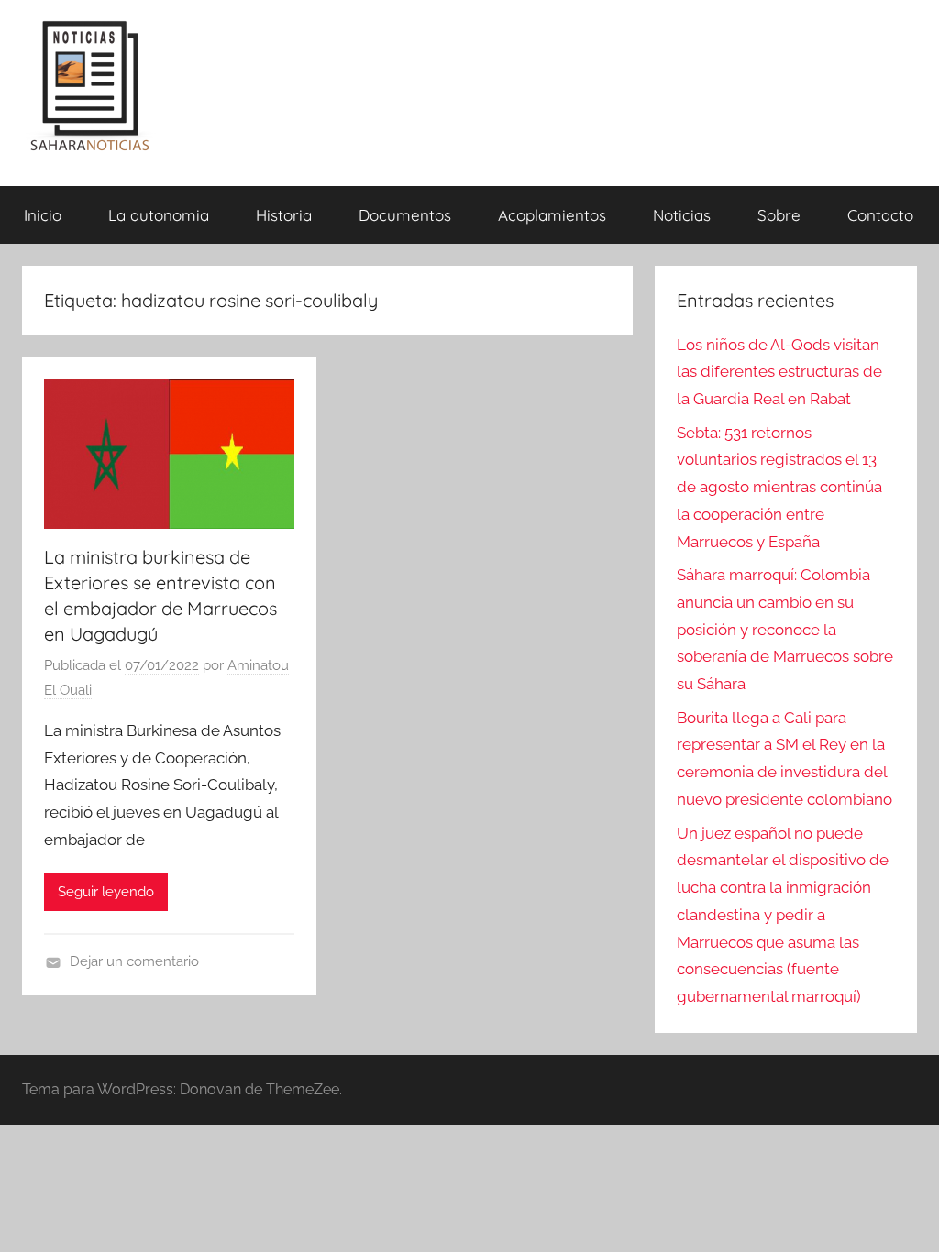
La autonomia (158, 215)
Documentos (405, 215)
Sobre (779, 215)
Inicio (42, 215)
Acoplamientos (552, 215)
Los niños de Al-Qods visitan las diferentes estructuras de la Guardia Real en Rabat (779, 372)
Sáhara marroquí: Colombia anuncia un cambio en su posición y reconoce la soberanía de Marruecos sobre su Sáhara (785, 629)
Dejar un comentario (134, 961)
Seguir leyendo (106, 892)
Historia (284, 215)
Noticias (682, 215)
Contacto (880, 215)
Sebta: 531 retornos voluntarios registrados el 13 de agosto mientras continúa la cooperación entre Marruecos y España (779, 487)
